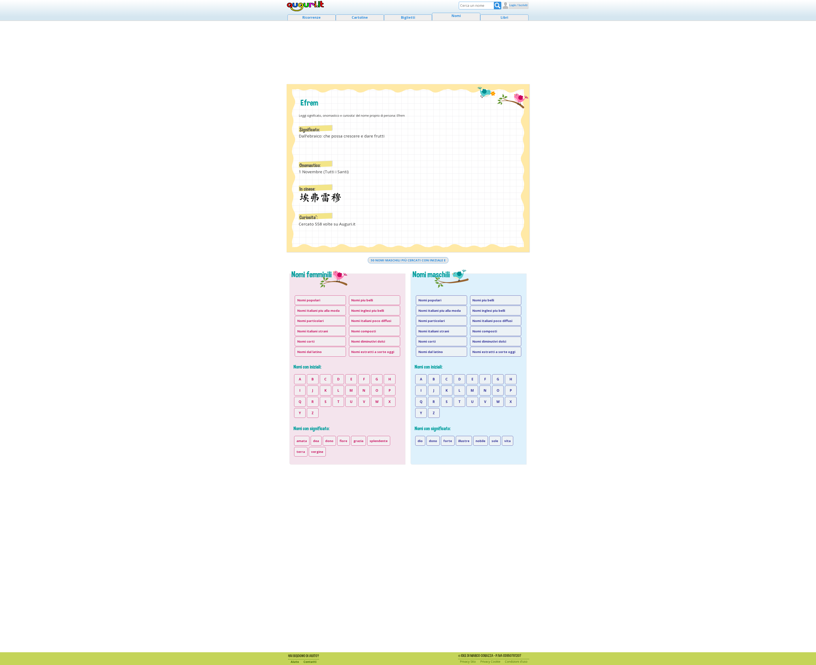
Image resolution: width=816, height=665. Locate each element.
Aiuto (295, 662)
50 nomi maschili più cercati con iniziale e (408, 260)
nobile (480, 441)
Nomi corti (305, 341)
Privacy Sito (468, 661)
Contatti (309, 662)
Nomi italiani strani (312, 331)
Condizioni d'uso (516, 661)
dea (316, 441)
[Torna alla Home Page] (305, 6)
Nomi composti (363, 331)
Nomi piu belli (362, 300)
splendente (379, 441)
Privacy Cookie (490, 661)
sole (495, 441)
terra (300, 451)
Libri (504, 17)
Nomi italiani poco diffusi (371, 321)
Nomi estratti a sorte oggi (372, 352)
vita (507, 441)
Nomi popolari (308, 300)
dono (329, 441)
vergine (317, 451)
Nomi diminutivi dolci (368, 341)
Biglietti (408, 17)
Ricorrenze (311, 17)
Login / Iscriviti (518, 5)
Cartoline (360, 17)
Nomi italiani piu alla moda (318, 310)
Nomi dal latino (309, 352)
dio (420, 441)
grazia (358, 441)
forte (447, 441)
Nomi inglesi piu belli (367, 310)
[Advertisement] (408, 51)
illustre (463, 441)
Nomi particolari (310, 321)
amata (301, 441)
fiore (343, 441)
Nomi (456, 15)
